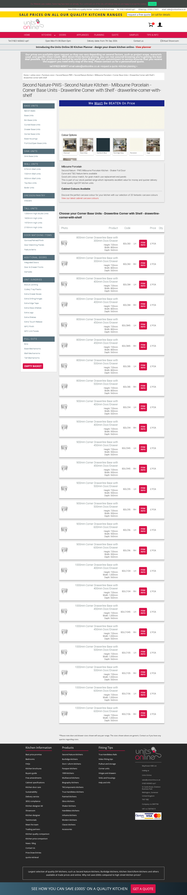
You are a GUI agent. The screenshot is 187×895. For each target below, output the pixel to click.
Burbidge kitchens (70, 759)
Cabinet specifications (35, 782)
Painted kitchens (69, 796)
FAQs (28, 763)
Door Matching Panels (34, 245)
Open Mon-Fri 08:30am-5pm (58, 41)
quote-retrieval (32, 857)
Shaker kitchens (69, 806)
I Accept (152, 4)
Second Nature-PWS (64, 75)
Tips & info (152, 35)
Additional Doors (35, 257)
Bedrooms (30, 759)
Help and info (104, 782)
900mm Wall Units (32, 178)
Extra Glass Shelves (32, 308)
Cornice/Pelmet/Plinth (34, 240)
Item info (143, 243)
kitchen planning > (128, 66)
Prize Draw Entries (33, 852)
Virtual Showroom (169, 41)
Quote (115, 35)
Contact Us (30, 848)
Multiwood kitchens (70, 778)
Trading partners (33, 829)
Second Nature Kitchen (83, 75)
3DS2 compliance (33, 801)
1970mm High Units (33, 222)
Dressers (28, 200)
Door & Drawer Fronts (33, 267)
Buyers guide (31, 773)
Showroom (30, 810)
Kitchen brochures (33, 768)
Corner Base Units (120, 75)
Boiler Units (29, 187)
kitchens (46, 35)
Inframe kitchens (69, 815)
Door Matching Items (38, 235)
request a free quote (139, 14)
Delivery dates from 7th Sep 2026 (102, 41)
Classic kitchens (69, 824)
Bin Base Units (30, 120)
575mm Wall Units (32, 169)
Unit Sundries (33, 279)
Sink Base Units (31, 156)
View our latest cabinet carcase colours (80, 198)
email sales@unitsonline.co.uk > (85, 66)
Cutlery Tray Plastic (32, 289)
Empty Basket (32, 366)
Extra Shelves (30, 317)
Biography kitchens (70, 782)
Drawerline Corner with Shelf (141, 75)
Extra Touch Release (33, 322)
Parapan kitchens (69, 768)
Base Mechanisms (32, 348)
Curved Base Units (32, 124)
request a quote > (110, 66)
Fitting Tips (106, 747)
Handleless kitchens (70, 810)
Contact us (138, 41)
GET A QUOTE (143, 889)
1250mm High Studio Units (36, 213)
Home (27, 35)
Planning (99, 35)
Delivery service (32, 796)
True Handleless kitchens (73, 792)
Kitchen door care (33, 787)
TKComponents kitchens (72, 787)
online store (35, 75)
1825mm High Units (33, 218)
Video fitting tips (106, 759)
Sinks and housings (107, 778)
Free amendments (33, 778)
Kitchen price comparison (37, 838)
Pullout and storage (107, 763)
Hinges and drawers (107, 773)
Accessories (67, 829)
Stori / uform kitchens (71, 763)
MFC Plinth (29, 326)
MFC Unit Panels (31, 331)
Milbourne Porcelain (103, 75)
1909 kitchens (68, 773)
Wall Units (31, 164)
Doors (62, 35)
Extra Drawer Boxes (32, 294)
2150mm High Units (33, 227)
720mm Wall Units (32, 174)
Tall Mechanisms (32, 358)
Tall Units (31, 208)
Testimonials (31, 820)
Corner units (104, 768)
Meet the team (32, 824)
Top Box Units (30, 183)
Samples (133, 35)
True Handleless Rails (108, 754)
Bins (26, 344)
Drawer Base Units (32, 129)
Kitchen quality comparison (37, 834)
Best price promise (34, 754)
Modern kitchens (69, 820)
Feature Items (30, 249)
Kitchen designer (33, 815)
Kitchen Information (39, 747)
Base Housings (31, 138)
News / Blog (31, 843)
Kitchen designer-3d (34, 806)
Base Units (31, 106)
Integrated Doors (31, 262)
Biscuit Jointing (31, 284)
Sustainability (31, 792)
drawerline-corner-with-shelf (35, 77)
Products (68, 747)
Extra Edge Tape (31, 303)
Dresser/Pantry (34, 195)
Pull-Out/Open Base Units (35, 143)
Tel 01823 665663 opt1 (18, 41)
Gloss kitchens (68, 801)
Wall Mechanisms (32, 353)
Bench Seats (29, 111)
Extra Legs (28, 312)
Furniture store (48, 75)
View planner (143, 47)
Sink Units (31, 151)
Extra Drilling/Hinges (33, 298)
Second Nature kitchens (72, 754)
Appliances (83, 35)
